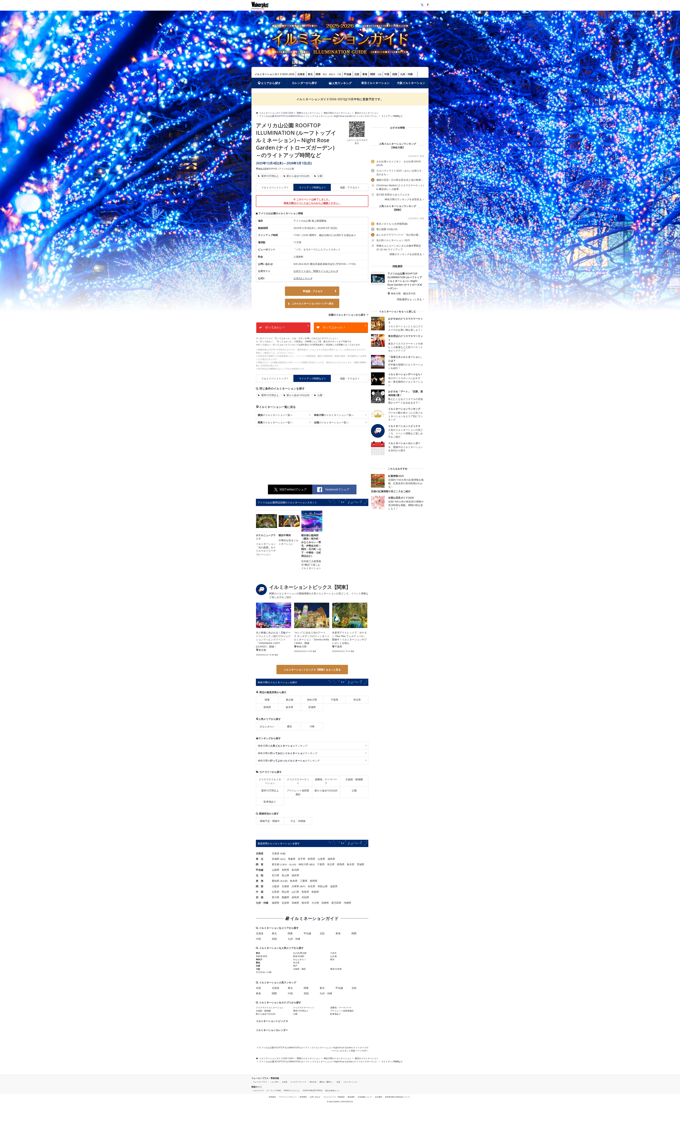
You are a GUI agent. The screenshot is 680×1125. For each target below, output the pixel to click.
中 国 (259, 891)
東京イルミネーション (375, 83)
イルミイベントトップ (273, 187)
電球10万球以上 (269, 176)
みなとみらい (267, 726)
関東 (318, 74)
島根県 (315, 891)
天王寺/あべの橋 (263, 972)
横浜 (289, 726)
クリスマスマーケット (298, 781)
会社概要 (378, 1097)
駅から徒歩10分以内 (297, 176)
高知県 (305, 897)
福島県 (331, 858)
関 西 (259, 886)
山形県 (321, 858)
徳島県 (295, 897)
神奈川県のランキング (282, 745)
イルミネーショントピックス (272, 1021)
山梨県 (275, 869)
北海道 (301, 74)
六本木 (284, 864)
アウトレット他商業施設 (298, 792)
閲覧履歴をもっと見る (410, 299)
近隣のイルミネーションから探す (347, 314)
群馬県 (267, 707)
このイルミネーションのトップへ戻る (312, 303)
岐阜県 (294, 880)
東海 (364, 74)
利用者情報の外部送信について (397, 1097)
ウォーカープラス (260, 1082)
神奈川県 (262, 169)
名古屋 (284, 880)
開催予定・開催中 (270, 821)
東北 (310, 74)
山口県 (295, 891)
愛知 (258, 962)
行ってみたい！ (287, 326)
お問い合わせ (315, 1097)
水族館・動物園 (354, 779)
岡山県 (285, 891)
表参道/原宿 (261, 956)
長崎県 (295, 902)
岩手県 (301, 858)
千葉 (339, 74)
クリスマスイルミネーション (270, 781)
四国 (394, 74)
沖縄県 (347, 902)
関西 (372, 74)
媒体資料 (351, 1097)
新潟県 (295, 869)
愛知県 (275, 880)
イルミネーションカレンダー (272, 1030)
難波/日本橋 (336, 968)
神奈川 (332, 74)
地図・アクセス (348, 187)
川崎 (312, 726)
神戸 (303, 886)
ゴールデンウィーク (298, 1082)
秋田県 (311, 858)
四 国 (259, 897)
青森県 (291, 858)
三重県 (303, 880)
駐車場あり (270, 801)
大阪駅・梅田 (299, 968)
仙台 (283, 858)
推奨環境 (303, 1097)
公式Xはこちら (301, 278)
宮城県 (275, 858)
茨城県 (312, 707)
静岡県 (313, 880)
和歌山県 (323, 886)
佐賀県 (285, 902)
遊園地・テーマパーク (326, 781)
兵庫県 (295, 886)
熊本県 (305, 902)
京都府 (285, 886)
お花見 (284, 1082)
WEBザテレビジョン (292, 1090)
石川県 (275, 875)
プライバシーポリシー (288, 1097)
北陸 (356, 74)
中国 (386, 74)
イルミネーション (350, 1082)
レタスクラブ (258, 1090)
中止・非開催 (298, 821)
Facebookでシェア (337, 489)
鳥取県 (305, 891)
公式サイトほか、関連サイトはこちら (314, 271)
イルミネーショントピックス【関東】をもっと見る (312, 669)
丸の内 (292, 864)
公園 (319, 176)
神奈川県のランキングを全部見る (404, 199)
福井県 (295, 875)
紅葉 (338, 1082)
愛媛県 (285, 897)
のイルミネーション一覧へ (275, 415)
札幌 (283, 853)
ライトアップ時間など (311, 187)
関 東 (259, 864)
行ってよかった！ (344, 326)
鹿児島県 (336, 902)
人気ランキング (342, 83)
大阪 (379, 74)
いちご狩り (274, 1082)
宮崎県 (325, 902)
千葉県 (334, 699)
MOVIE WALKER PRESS (312, 1090)
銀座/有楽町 (298, 956)
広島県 (275, 891)
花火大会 (312, 1082)
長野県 (285, 869)
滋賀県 (334, 886)
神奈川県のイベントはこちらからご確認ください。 (312, 203)
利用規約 (272, 1097)
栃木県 (289, 707)
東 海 (259, 880)
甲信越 (347, 74)
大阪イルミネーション (411, 83)
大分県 (315, 902)
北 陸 (259, 875)
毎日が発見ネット (332, 1090)
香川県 (275, 897)
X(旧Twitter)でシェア (293, 489)
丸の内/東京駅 (300, 952)
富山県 (285, 875)
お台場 (333, 956)
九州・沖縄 (406, 74)
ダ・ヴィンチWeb (274, 1090)
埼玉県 (357, 699)
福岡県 (275, 902)
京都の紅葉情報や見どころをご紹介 (391, 491)
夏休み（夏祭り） (326, 1082)
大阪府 (275, 886)
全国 (258, 988)
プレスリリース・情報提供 (334, 1097)
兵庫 (258, 965)
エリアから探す (271, 83)
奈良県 (311, 886)
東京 (325, 74)
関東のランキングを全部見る (406, 254)
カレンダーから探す (304, 83)
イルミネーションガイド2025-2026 (274, 74)
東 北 (259, 858)
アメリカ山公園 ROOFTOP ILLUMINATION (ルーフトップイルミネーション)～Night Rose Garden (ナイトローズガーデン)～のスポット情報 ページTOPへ (313, 1049)
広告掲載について (365, 1097)
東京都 (289, 699)
